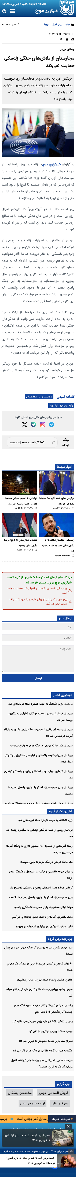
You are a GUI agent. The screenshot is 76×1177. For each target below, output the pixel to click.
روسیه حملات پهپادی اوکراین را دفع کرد (51, 1031)
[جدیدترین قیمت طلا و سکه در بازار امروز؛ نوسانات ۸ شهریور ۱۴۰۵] (66, 1161)
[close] (68, 1126)
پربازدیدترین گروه (60, 938)
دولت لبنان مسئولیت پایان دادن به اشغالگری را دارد (43, 907)
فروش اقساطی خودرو (53, 1093)
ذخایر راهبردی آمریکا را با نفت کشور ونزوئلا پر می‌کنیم (42, 917)
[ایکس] (24, 424)
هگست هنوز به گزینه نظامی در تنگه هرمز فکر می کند (43, 1050)
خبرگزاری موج (51, 164)
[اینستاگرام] (42, 424)
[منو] (12, 11)
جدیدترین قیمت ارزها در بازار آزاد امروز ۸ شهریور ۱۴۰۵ (26, 1138)
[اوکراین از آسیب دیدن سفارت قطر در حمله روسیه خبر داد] (19, 483)
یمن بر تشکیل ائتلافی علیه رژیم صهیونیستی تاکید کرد (42, 1021)
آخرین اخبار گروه (60, 811)
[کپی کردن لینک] (32, 442)
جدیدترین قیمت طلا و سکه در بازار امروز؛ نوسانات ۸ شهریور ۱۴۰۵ (30, 1160)
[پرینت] (67, 39)
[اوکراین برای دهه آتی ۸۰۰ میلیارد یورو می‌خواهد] (56, 483)
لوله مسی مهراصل (32, 1103)
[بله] (33, 424)
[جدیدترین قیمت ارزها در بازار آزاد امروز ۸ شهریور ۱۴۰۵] (62, 1138)
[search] (4, 11)
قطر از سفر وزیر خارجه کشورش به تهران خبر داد (46, 1041)
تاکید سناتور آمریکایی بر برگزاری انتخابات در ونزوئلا (44, 926)
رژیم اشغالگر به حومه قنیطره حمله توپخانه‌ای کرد (45, 820)
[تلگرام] (51, 424)
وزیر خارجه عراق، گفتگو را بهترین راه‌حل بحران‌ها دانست (41, 897)
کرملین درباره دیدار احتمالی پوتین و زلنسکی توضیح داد (41, 887)
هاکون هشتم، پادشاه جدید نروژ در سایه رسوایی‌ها (45, 980)
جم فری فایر (60, 1103)
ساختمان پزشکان (20, 1093)
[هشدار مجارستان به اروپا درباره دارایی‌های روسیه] (19, 525)
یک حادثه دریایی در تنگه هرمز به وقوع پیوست (46, 862)
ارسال (38, 678)
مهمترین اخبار (62, 695)
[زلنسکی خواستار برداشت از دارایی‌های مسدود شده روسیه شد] (56, 525)
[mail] (72, 39)
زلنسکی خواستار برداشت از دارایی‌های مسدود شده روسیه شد (58, 545)
